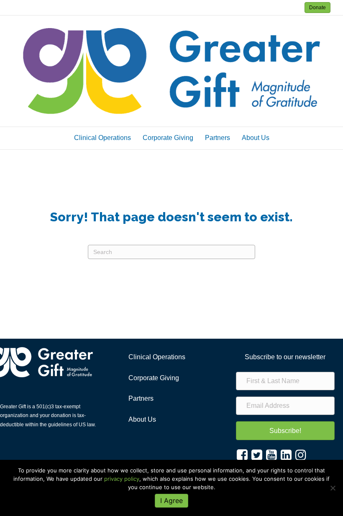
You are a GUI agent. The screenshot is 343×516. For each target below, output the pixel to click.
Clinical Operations (102, 137)
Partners (217, 137)
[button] (285, 430)
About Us (255, 137)
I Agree (171, 500)
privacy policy (121, 478)
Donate (317, 7)
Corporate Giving (168, 137)
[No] (332, 488)
